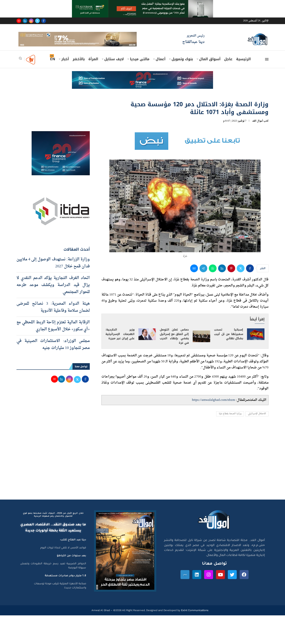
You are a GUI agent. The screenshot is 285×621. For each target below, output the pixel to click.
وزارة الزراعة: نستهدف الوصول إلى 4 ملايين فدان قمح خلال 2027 (53, 268)
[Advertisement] (142, 468)
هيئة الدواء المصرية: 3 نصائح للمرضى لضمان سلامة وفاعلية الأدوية (53, 312)
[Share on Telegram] (203, 274)
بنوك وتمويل (182, 65)
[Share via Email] (194, 274)
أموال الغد (257, 126)
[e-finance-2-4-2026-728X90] (142, 80)
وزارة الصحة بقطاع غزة (230, 419)
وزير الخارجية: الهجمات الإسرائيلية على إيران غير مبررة (120, 339)
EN (52, 65)
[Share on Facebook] (250, 274)
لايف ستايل (114, 65)
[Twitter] (37, 20)
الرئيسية (243, 65)
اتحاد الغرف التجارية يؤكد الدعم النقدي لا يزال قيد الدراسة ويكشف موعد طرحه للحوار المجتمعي (53, 290)
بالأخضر (79, 65)
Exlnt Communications (194, 615)
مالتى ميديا (139, 65)
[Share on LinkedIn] (222, 274)
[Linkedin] (25, 20)
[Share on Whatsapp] (213, 274)
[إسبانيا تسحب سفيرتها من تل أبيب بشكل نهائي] (255, 340)
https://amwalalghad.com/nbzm (213, 405)
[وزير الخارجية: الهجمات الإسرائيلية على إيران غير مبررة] (147, 340)
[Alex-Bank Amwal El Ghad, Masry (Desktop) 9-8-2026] (142, 3)
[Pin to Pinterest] (231, 274)
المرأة (93, 65)
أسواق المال (209, 65)
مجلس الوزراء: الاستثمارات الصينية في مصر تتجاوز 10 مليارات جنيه (53, 350)
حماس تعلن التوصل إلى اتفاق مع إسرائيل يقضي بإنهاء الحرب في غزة (174, 341)
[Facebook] (43, 20)
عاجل (228, 65)
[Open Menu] (267, 65)
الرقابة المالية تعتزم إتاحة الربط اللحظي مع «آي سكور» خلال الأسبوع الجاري (53, 331)
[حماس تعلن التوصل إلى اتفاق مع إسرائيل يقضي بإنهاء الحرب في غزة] (201, 342)
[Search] (20, 65)
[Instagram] (31, 20)
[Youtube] (18, 20)
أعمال (160, 65)
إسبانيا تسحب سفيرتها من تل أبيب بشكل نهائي (228, 339)
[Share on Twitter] (240, 274)
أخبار (65, 65)
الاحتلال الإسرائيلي (257, 419)
